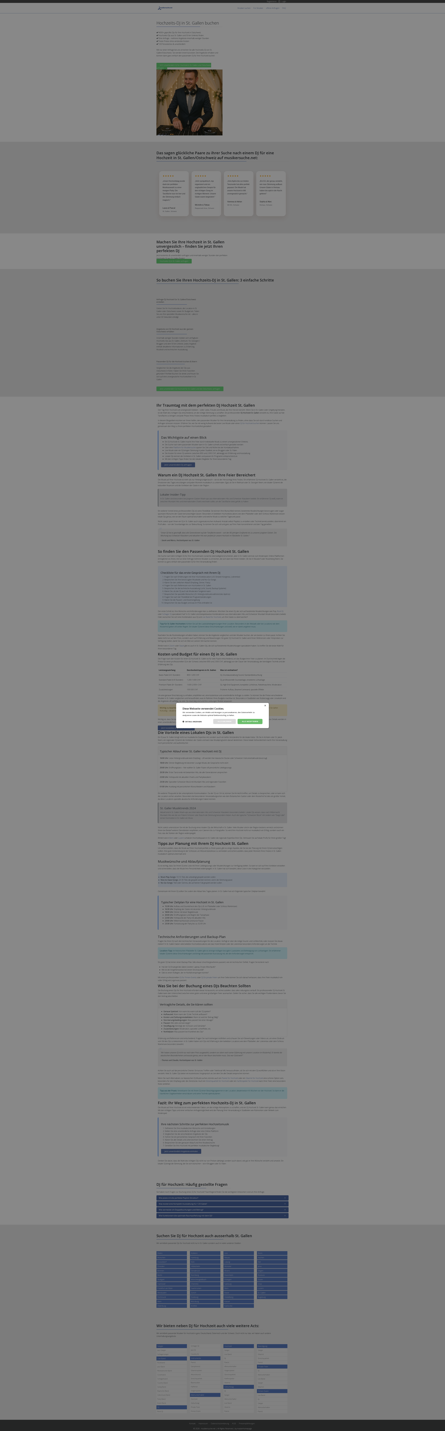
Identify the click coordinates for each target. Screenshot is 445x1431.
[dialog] (222, 715)
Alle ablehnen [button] (224, 721)
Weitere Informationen (244, 715)
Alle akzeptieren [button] (250, 721)
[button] (192, 721)
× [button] (265, 705)
